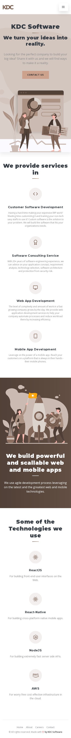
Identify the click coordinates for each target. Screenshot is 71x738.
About (29, 727)
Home (20, 727)
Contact (50, 727)
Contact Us (35, 74)
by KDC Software (53, 731)
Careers (39, 727)
